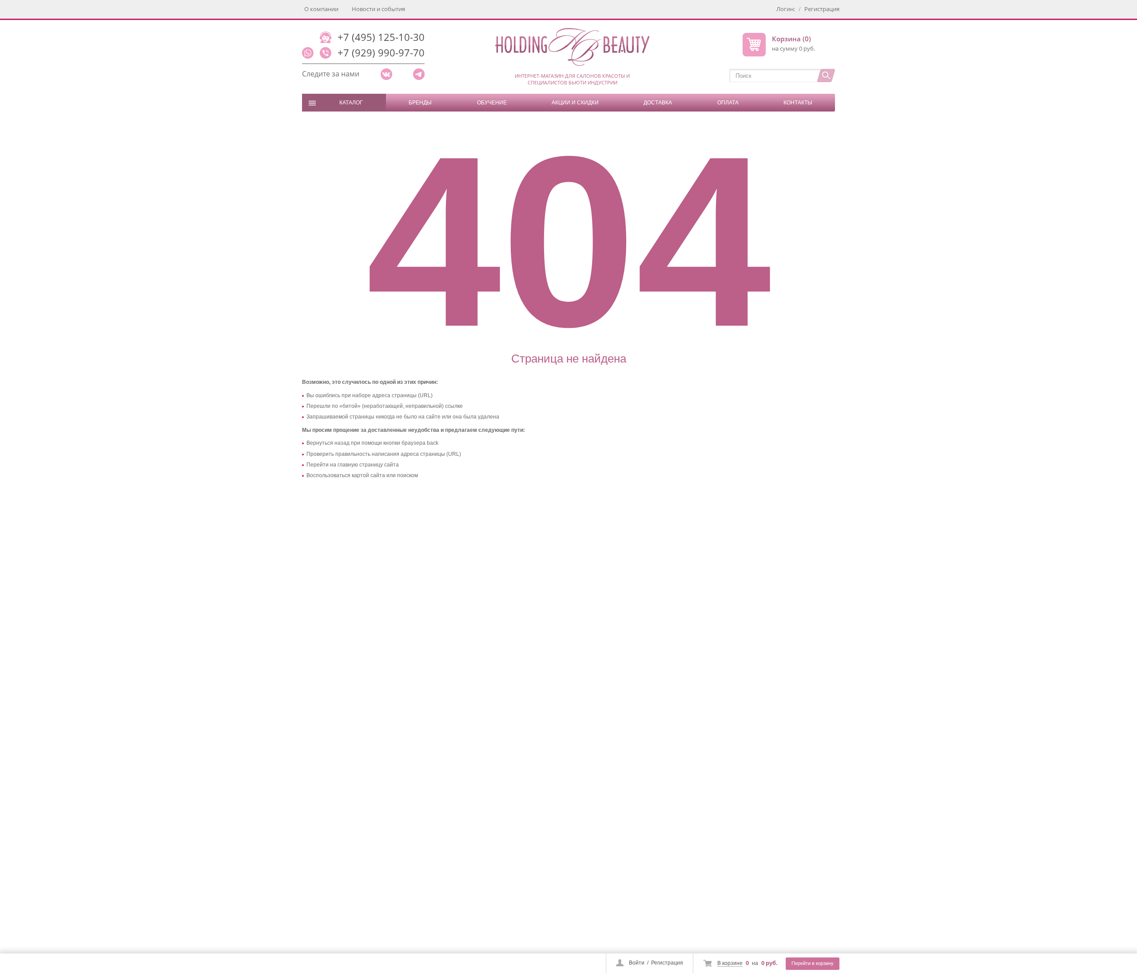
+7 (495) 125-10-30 (381, 37)
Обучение (492, 103)
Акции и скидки (575, 103)
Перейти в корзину (812, 963)
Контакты (797, 103)
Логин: (785, 9)
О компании (321, 9)
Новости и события (378, 9)
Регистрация (667, 963)
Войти (636, 963)
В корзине (730, 963)
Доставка (658, 103)
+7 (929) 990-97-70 (381, 52)
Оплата (728, 103)
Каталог (351, 103)
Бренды (420, 103)
